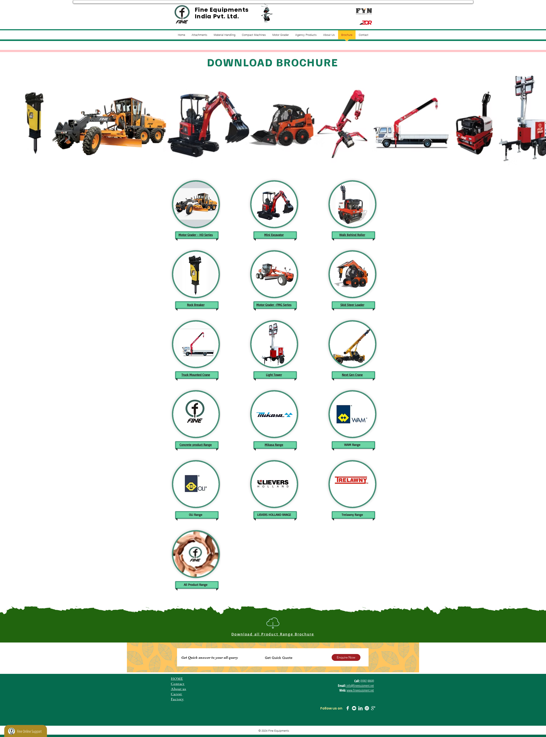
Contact (177, 683)
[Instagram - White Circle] (367, 708)
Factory (177, 699)
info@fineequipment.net (360, 685)
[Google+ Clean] (373, 708)
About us (178, 688)
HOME (177, 678)
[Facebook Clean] (348, 708)
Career (176, 694)
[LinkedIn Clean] (360, 708)
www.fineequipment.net (360, 690)
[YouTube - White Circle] (354, 708)
